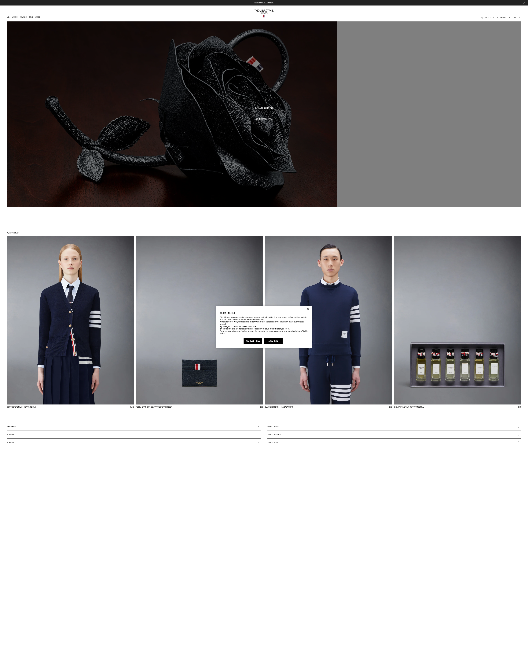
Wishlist (503, 18)
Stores (488, 18)
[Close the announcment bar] (524, 2)
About (495, 18)
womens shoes (272, 442)
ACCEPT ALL (273, 341)
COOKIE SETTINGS (253, 341)
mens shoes (11, 442)
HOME (31, 17)
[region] (264, 327)
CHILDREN (23, 17)
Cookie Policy (233, 322)
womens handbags (274, 434)
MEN (9, 17)
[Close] (308, 309)
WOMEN (15, 17)
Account (512, 18)
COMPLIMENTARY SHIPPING (264, 3)
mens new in (11, 426)
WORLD (38, 17)
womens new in (273, 426)
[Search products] (482, 18)
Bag (519, 18)
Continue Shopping (264, 119)
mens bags (10, 434)
